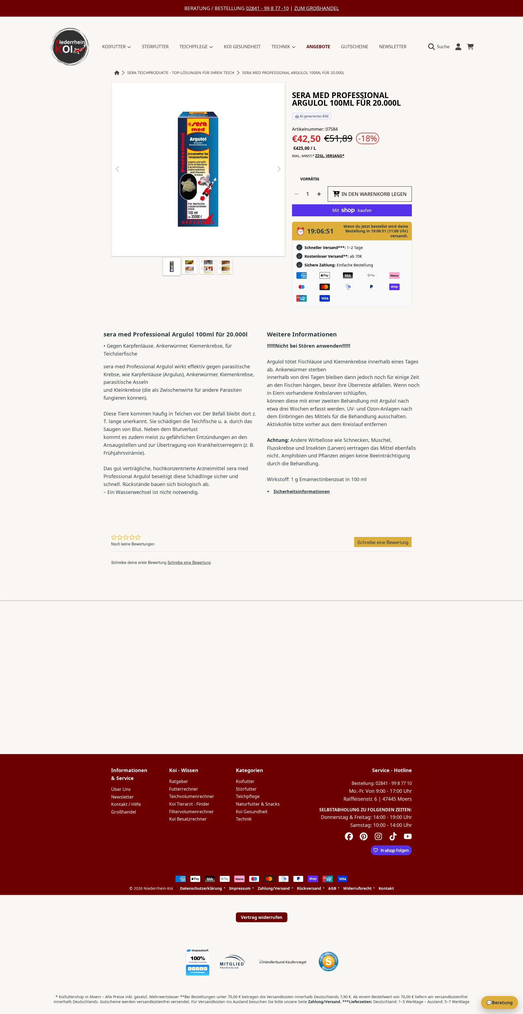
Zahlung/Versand (274, 888)
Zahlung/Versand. (324, 1001)
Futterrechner (183, 789)
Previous (117, 169)
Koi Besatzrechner (188, 819)
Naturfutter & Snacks (258, 804)
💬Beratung (499, 1003)
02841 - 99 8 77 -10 (267, 8)
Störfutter (246, 789)
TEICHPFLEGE (194, 47)
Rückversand (309, 888)
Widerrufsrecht (357, 888)
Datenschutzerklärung (201, 888)
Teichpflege (248, 796)
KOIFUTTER (114, 47)
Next (278, 169)
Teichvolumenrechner (191, 796)
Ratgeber (178, 781)
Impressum (240, 888)
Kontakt (386, 888)
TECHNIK (281, 47)
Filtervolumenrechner (191, 812)
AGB (332, 888)
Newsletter (122, 797)
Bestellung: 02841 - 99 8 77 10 (382, 783)
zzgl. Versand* (329, 156)
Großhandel (123, 812)
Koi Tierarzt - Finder (189, 804)
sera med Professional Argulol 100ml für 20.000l (293, 72)
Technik (244, 819)
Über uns (121, 789)
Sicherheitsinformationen (301, 491)
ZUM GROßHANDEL (316, 8)
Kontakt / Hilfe (126, 804)
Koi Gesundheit (251, 812)
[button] (440, 47)
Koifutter (245, 781)
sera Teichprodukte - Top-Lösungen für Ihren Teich (180, 72)
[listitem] (198, 169)
